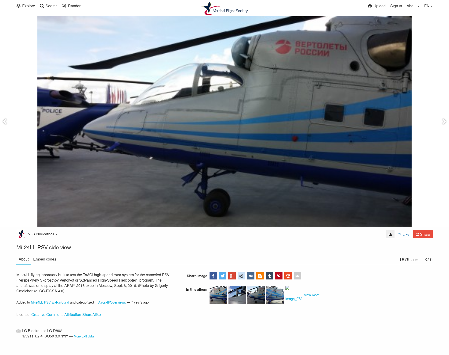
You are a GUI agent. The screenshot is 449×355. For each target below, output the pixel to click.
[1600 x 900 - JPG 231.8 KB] (390, 234)
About (24, 259)
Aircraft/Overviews (112, 302)
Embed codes (44, 259)
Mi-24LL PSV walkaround (50, 302)
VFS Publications (41, 233)
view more (312, 294)
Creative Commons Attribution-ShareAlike (66, 314)
